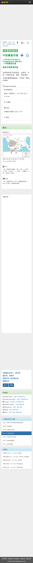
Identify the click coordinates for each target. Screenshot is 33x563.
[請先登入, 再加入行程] (22, 55)
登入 (5, 385)
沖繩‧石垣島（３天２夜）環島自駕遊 (13, 464)
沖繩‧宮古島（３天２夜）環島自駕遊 (13, 467)
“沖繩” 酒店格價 (19, 404)
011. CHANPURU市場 (10, 437)
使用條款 (16, 559)
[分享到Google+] (22, 43)
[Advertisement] (16, 22)
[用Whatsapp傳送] (28, 43)
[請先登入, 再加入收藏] (27, 55)
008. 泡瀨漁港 (8, 426)
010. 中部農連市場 (8, 433)
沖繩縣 (9, 44)
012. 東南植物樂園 (9, 440)
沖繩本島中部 (7, 419)
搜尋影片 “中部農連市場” (17, 402)
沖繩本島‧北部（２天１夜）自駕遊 (12, 460)
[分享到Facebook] (17, 43)
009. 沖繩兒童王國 (9, 430)
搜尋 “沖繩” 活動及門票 (15, 412)
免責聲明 (10, 559)
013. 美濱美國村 (8, 444)
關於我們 (4, 559)
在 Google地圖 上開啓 (9, 161)
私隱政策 (22, 559)
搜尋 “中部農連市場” (19, 396)
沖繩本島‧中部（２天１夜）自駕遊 (12, 453)
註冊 (11, 385)
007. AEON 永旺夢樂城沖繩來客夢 (13, 422)
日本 (10, 42)
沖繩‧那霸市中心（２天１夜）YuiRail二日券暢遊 (16, 456)
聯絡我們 (28, 559)
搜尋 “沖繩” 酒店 (17, 407)
